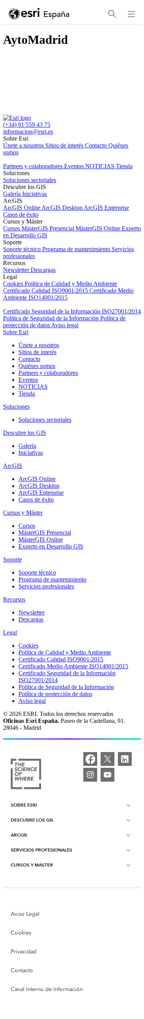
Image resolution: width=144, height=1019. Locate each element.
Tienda (124, 166)
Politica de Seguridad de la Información (51, 318)
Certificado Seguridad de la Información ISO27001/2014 (72, 311)
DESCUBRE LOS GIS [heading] (32, 820)
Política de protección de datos (55, 694)
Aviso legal (64, 325)
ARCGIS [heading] (19, 835)
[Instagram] (90, 775)
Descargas (43, 270)
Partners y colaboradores (33, 166)
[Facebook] (90, 759)
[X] (107, 759)
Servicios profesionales (46, 586)
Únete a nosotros (24, 145)
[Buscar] (112, 14)
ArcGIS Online (22, 207)
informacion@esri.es (28, 131)
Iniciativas (34, 194)
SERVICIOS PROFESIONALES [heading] (41, 850)
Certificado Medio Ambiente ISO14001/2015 (73, 666)
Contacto (96, 145)
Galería (12, 194)
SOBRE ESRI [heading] (24, 805)
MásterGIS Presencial (49, 228)
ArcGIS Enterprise (106, 207)
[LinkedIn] (125, 759)
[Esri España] (39, 14)
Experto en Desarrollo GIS (50, 546)
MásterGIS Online (99, 228)
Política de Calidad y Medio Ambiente (71, 283)
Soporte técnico (22, 249)
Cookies (14, 283)
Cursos (12, 228)
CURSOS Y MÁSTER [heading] (32, 865)
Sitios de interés (65, 145)
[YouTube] (107, 775)
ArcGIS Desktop (62, 207)
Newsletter (17, 270)
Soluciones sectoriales (29, 180)
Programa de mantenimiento (77, 249)
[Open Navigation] (131, 14)
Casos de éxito (20, 214)
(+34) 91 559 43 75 (26, 124)
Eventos (74, 166)
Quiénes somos (36, 366)
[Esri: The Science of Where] (26, 774)
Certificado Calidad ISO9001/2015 (46, 290)
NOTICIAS (100, 166)
